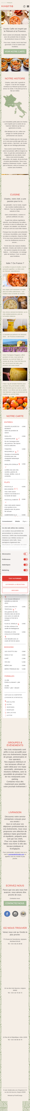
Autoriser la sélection (15, 584)
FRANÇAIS (9, 2)
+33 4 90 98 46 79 (16, 1040)
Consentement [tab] (7, 521)
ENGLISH (3, 2)
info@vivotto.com (12, 1090)
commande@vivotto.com (16, 854)
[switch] (25, 559)
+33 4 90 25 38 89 (16, 944)
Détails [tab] (17, 521)
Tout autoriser (15, 578)
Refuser (15, 590)
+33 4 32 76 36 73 (16, 993)
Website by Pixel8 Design (15, 1095)
